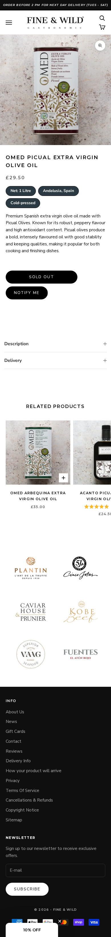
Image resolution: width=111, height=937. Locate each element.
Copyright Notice (22, 810)
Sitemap (14, 820)
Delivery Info (18, 761)
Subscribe (27, 889)
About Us (15, 712)
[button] (32, 930)
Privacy (13, 780)
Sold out (41, 277)
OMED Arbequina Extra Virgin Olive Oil (38, 496)
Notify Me (27, 292)
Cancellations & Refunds (29, 800)
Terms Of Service (22, 790)
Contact (13, 741)
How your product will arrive (33, 771)
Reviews (14, 751)
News (11, 721)
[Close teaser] (60, 921)
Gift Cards (15, 731)
